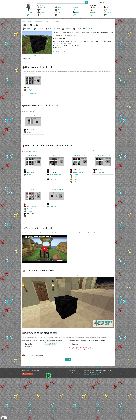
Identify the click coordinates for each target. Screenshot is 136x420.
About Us (86, 374)
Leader (95, 15)
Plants (77, 12)
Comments (89, 28)
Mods (94, 7)
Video (58, 28)
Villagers (42, 7)
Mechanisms (61, 10)
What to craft (40, 28)
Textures (108, 10)
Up (5, 417)
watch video (33, 92)
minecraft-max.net (28, 2)
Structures (43, 15)
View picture (37, 55)
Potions (77, 7)
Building (42, 12)
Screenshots (68, 28)
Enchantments (44, 10)
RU (103, 2)
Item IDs (108, 12)
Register (30, 12)
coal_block (61, 47)
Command (78, 28)
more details (33, 93)
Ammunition (78, 10)
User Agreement (94, 374)
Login (26, 12)
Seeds (94, 12)
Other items (61, 15)
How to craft (28, 28)
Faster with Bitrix (26, 373)
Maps (94, 10)
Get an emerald (51, 343)
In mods (77, 15)
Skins (107, 7)
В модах (50, 28)
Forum (108, 15)
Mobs (59, 7)
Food (59, 12)
